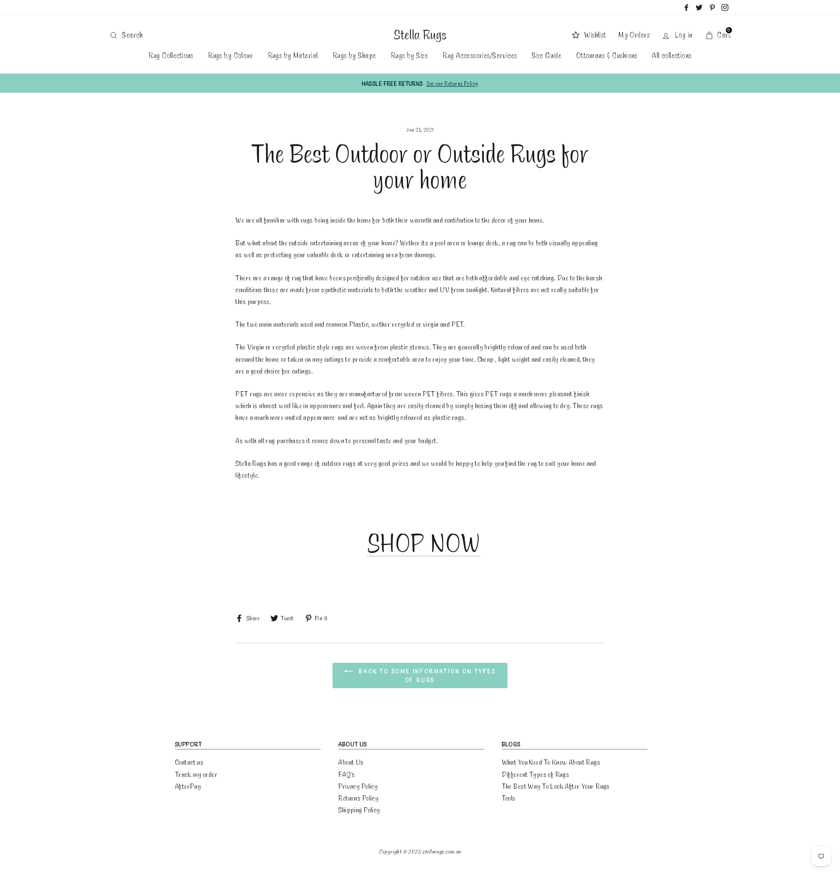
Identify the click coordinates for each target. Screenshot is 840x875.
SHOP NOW (423, 543)
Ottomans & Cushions (606, 55)
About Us (351, 761)
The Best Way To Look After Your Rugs (556, 786)
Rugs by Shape (354, 55)
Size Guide (546, 55)
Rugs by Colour (230, 55)
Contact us (189, 761)
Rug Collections (170, 55)
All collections (671, 55)
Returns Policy (358, 797)
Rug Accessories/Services (479, 55)
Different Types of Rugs (536, 774)
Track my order (196, 774)
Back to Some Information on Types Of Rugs (426, 675)
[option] (420, 83)
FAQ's (346, 774)
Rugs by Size (409, 55)
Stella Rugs (420, 34)
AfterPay (188, 786)
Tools (509, 797)
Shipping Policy (359, 809)
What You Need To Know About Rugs (551, 761)
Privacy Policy (358, 786)
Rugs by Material (293, 55)
